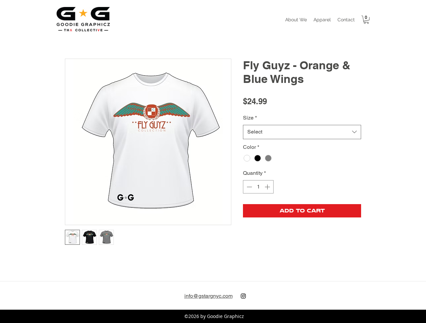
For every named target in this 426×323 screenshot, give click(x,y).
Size (250, 118)
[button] (322, 20)
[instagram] (243, 296)
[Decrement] (248, 186)
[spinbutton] (258, 186)
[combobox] (302, 132)
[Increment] (268, 186)
